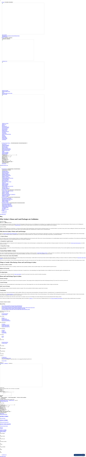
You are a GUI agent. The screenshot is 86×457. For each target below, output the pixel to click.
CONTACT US (4, 61)
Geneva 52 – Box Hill (5, 191)
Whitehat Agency (11, 400)
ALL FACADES (4, 187)
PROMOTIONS (4, 36)
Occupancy (4, 154)
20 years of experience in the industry (56, 298)
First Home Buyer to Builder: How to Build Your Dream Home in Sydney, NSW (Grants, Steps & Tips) (18, 307)
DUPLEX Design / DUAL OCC (7, 206)
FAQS (3, 92)
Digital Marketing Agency (4, 400)
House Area (4, 160)
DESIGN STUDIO (5, 90)
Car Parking (4, 159)
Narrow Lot (4, 182)
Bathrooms (4, 158)
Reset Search (4, 163)
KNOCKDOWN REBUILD (6, 204)
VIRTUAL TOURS (5, 123)
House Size (4, 156)
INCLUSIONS (4, 34)
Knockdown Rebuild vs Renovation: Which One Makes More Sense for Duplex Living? (16, 309)
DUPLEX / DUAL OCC (6, 177)
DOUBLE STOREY (5, 145)
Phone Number (2, 391)
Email (1, 390)
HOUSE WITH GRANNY (6, 149)
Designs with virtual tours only (7, 161)
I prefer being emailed (12, 397)
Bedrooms (3, 157)
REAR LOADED (5, 180)
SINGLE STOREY (5, 147)
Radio (1, 396)
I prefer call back (4, 397)
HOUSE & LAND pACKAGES (7, 199)
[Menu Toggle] (0, 141)
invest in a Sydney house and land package (10, 233)
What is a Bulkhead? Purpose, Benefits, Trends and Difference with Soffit (13, 308)
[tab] (4, 38)
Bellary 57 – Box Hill (5, 193)
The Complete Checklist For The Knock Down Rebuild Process (12, 305)
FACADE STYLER (5, 188)
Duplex (3, 151)
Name (1, 389)
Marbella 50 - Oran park (6, 195)
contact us (30, 298)
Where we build (4, 94)
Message (1, 395)
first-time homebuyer (10, 294)
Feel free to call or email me (21, 397)
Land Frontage (4, 155)
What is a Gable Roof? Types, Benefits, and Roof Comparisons (12, 306)
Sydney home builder (17, 274)
